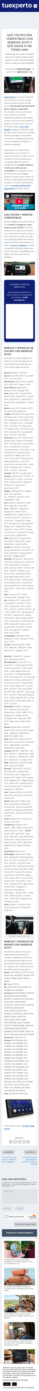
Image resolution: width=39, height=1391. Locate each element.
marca (14, 245)
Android (25, 1126)
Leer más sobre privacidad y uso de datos (18, 1387)
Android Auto (10, 97)
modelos (22, 245)
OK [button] (14, 1384)
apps (32, 1126)
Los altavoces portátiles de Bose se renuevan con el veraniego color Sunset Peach (18, 1289)
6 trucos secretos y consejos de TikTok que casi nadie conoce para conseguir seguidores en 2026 (18, 1343)
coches (7, 1129)
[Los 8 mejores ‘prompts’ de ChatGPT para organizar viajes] (19, 1358)
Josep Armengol (23, 69)
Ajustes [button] (7, 1384)
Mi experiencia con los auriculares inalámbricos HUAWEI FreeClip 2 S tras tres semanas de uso (18, 1262)
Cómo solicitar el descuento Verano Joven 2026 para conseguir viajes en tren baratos (19, 1316)
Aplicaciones (22, 72)
